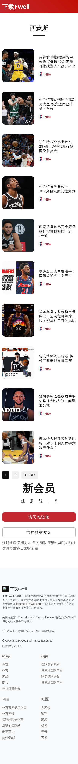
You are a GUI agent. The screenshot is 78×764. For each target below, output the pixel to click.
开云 (44, 732)
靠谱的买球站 (11, 725)
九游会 (45, 707)
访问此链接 (39, 516)
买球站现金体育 (12, 719)
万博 (44, 738)
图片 (5, 683)
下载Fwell (16, 6)
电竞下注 (8, 732)
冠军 (44, 713)
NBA (47, 74)
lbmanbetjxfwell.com (29, 604)
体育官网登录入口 (14, 707)
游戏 (5, 676)
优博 (44, 725)
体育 (5, 670)
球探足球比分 (50, 676)
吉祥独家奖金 (39, 532)
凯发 (44, 719)
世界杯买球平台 (51, 670)
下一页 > (30, 475)
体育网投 (8, 713)
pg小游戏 (8, 738)
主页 (5, 664)
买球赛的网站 (50, 664)
